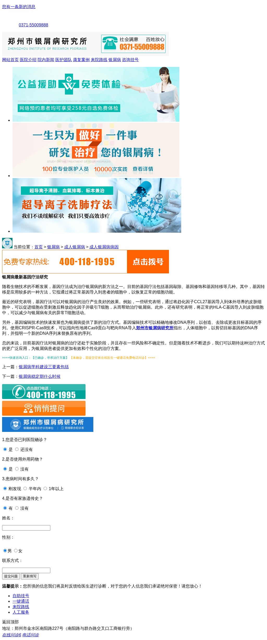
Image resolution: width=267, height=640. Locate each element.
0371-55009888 (33, 25)
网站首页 (10, 59)
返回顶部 (10, 622)
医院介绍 (28, 59)
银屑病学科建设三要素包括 (44, 367)
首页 (38, 247)
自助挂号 (21, 596)
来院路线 (99, 59)
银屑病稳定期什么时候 (39, 376)
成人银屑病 (74, 247)
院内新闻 (46, 59)
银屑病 (114, 59)
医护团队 (63, 59)
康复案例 (81, 59)
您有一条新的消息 (18, 6)
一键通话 (21, 601)
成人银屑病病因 (104, 247)
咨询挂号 (130, 59)
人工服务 (21, 612)
